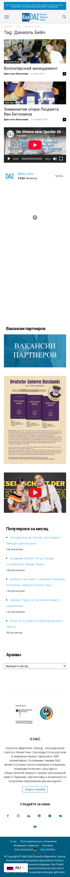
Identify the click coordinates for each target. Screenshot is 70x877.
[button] (6, 17)
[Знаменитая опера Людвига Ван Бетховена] (35, 93)
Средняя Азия (12, 61)
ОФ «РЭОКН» (47, 849)
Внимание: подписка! (26, 845)
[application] (35, 145)
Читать (59, 175)
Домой (8, 26)
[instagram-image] (35, 216)
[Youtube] (35, 827)
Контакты (47, 845)
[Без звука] (55, 159)
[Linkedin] (29, 816)
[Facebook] (8, 816)
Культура (9, 102)
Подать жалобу (35, 789)
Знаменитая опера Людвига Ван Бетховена (31, 112)
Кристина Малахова (16, 73)
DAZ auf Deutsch (24, 849)
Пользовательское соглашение (38, 841)
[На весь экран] (61, 159)
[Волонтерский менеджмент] (35, 51)
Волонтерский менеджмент (31, 68)
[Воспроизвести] (9, 159)
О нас (13, 841)
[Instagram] (18, 816)
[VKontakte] (60, 816)
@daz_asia (25, 173)
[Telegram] (50, 816)
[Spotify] (39, 816)
